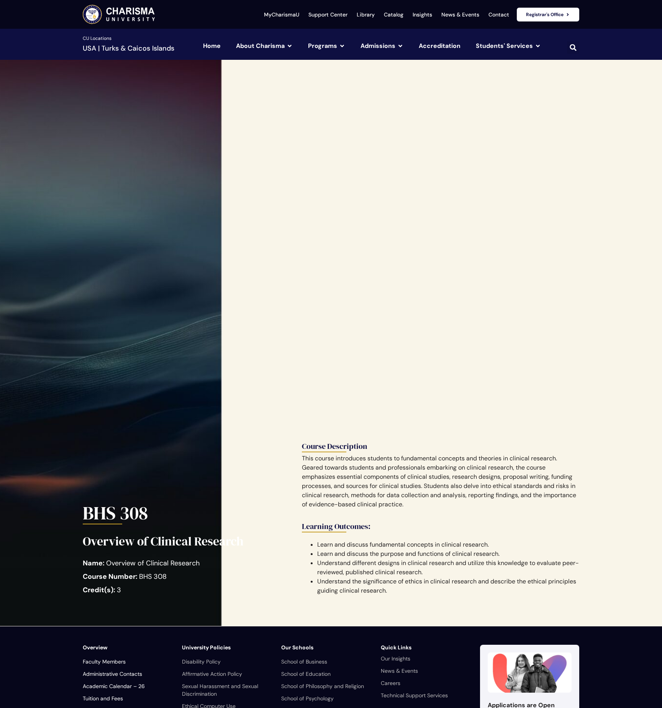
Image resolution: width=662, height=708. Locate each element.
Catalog (393, 14)
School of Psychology (307, 698)
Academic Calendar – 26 (114, 686)
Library (366, 14)
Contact (498, 14)
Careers (390, 683)
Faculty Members (104, 661)
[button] (573, 47)
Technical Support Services (414, 695)
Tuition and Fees (103, 698)
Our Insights (395, 658)
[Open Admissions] (400, 46)
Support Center (327, 14)
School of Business (304, 661)
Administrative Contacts (112, 673)
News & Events (460, 14)
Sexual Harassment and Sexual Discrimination (220, 690)
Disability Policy (201, 661)
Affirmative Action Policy (212, 673)
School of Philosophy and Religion (322, 686)
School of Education (306, 673)
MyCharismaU (281, 14)
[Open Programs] (342, 46)
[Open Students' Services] (538, 46)
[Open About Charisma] (290, 46)
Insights (422, 14)
